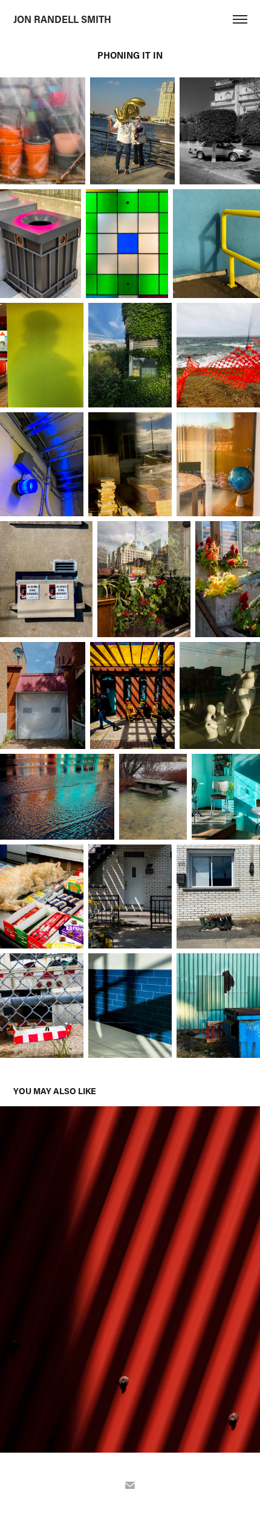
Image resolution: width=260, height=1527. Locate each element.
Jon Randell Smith (62, 19)
